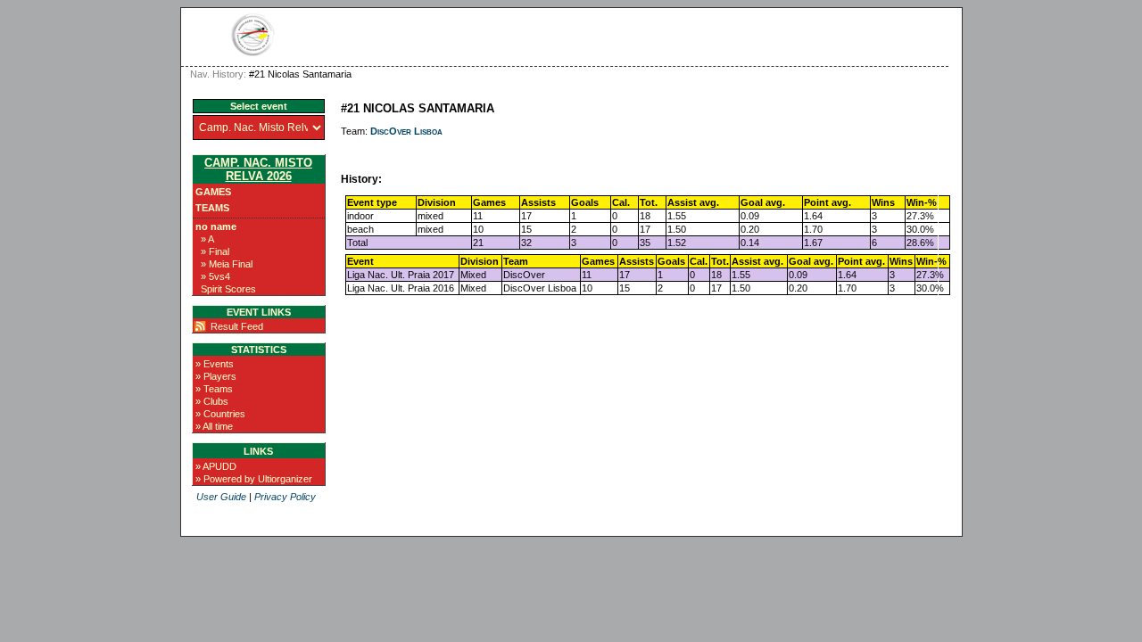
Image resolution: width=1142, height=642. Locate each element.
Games (213, 191)
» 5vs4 (215, 276)
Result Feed (237, 326)
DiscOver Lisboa (406, 131)
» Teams (214, 388)
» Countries (220, 413)
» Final (215, 251)
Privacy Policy (285, 496)
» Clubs (211, 401)
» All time (214, 426)
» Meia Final (226, 264)
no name (215, 226)
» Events (214, 363)
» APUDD (215, 466)
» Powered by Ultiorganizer (253, 478)
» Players (215, 376)
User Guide (221, 496)
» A (207, 239)
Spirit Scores (228, 289)
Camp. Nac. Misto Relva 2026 (258, 169)
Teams (212, 207)
